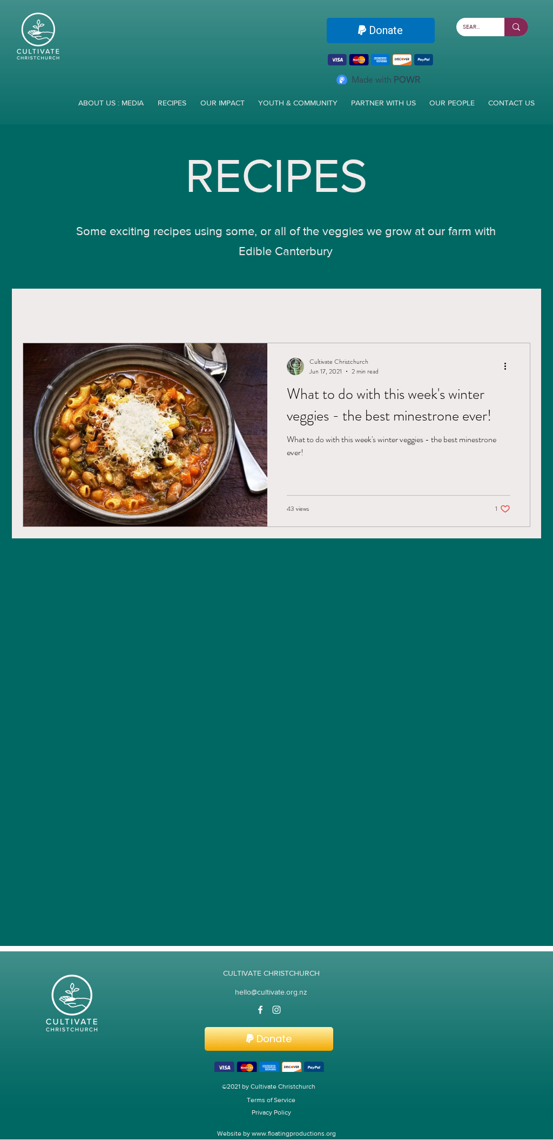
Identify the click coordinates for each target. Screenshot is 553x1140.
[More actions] (508, 367)
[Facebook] (260, 1010)
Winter (94, 311)
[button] (516, 312)
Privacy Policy (271, 1115)
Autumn (253, 311)
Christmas (449, 311)
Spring (143, 311)
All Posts (41, 311)
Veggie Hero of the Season (349, 311)
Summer (197, 311)
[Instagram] (276, 1010)
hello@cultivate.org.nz (271, 993)
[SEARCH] (516, 27)
